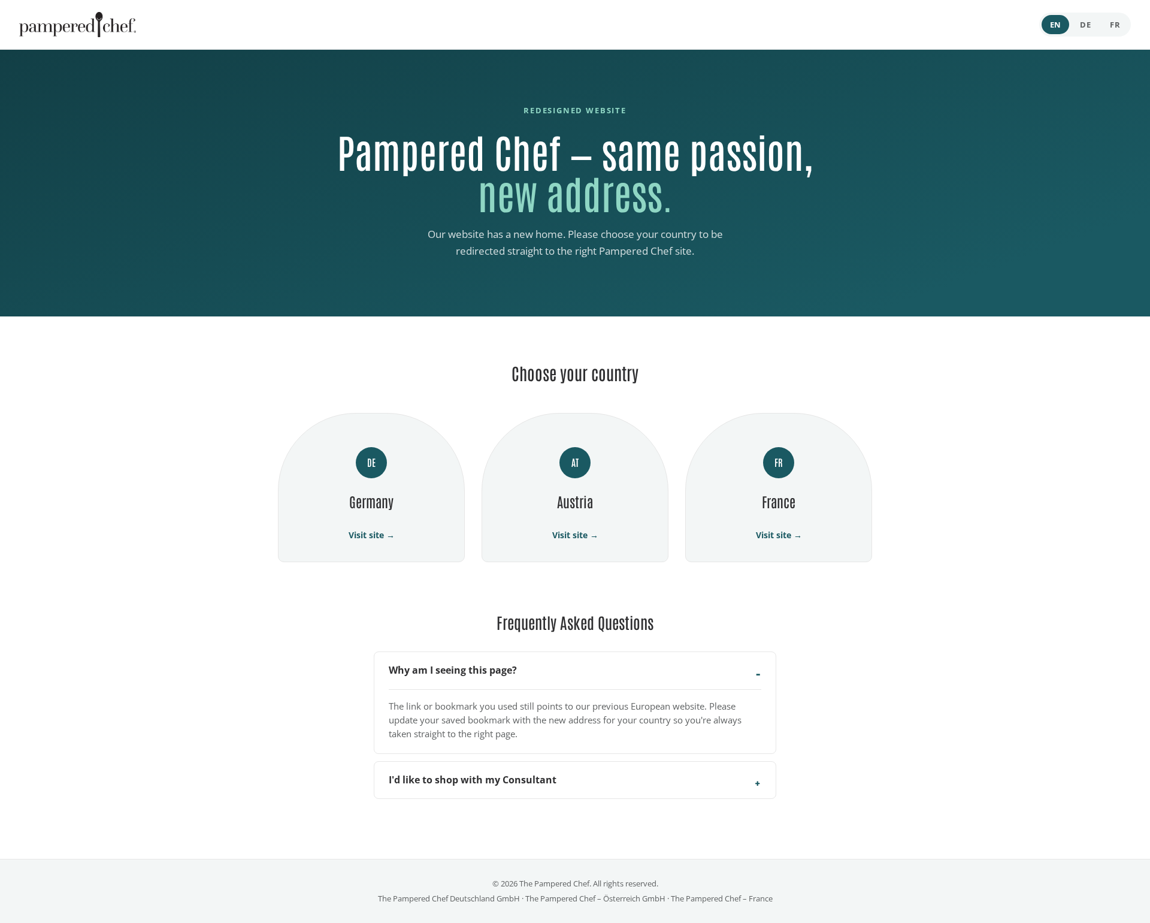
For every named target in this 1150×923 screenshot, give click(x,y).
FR (1115, 24)
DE (1085, 24)
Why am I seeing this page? (453, 670)
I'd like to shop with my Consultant (472, 779)
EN (1055, 24)
